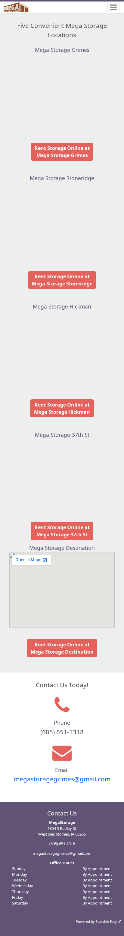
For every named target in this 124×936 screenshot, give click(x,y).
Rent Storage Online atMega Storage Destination (62, 648)
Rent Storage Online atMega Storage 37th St (62, 531)
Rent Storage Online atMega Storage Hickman (62, 408)
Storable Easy (107, 921)
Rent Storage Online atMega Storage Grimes (62, 152)
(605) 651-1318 (62, 843)
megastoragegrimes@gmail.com (62, 779)
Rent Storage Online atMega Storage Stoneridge (62, 280)
